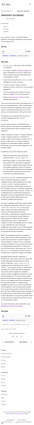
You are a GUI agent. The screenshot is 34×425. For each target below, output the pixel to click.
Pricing (3, 360)
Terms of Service (20, 413)
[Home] (6, 4)
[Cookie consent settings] (2, 423)
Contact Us (4, 394)
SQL (3, 51)
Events (3, 382)
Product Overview (6, 353)
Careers (3, 401)
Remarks (6, 29)
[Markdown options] (3, 18)
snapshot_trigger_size (24, 70)
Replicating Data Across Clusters (12, 306)
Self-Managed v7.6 (6, 11)
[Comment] (21, 336)
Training (3, 385)
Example (5, 31)
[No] (17, 336)
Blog (2, 397)
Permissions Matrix (17, 97)
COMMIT (12, 94)
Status (3, 367)
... (14, 11)
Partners (3, 404)
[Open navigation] (30, 4)
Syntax (5, 26)
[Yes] (13, 336)
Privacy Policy (9, 413)
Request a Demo (6, 357)
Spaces (3, 379)
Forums (3, 375)
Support (3, 363)
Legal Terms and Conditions (23, 422)
